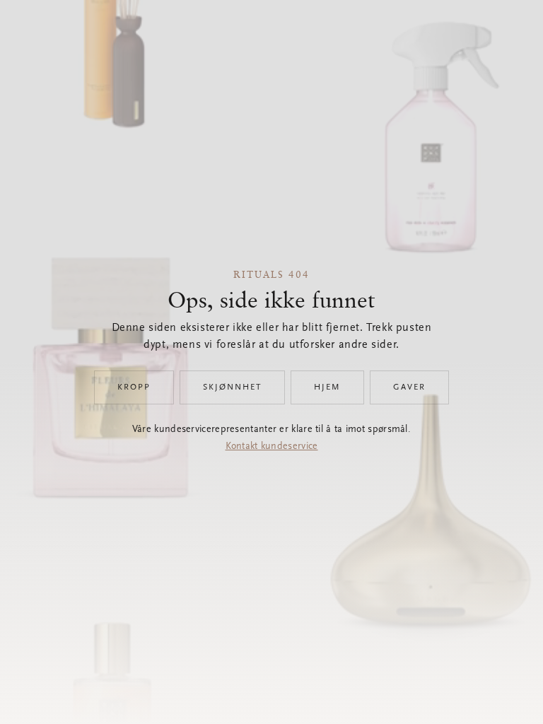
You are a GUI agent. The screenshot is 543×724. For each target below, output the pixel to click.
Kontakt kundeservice (272, 447)
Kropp (134, 387)
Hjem (327, 387)
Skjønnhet (232, 387)
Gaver (409, 387)
